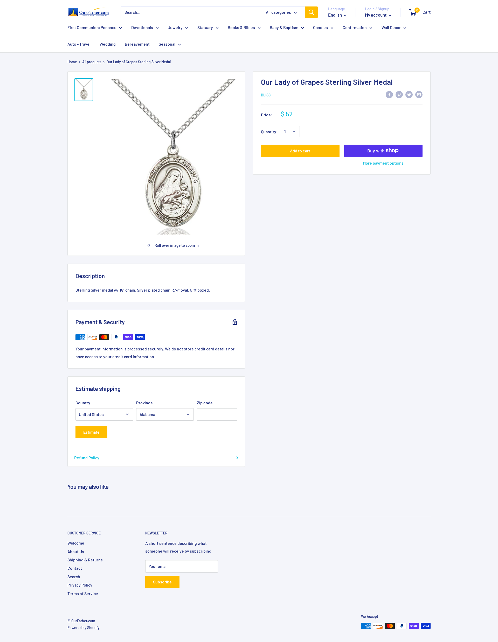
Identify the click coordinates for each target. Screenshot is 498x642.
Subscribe (162, 581)
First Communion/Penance (91, 27)
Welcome (75, 542)
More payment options (383, 162)
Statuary (205, 27)
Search (73, 576)
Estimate (91, 431)
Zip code (205, 402)
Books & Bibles (241, 27)
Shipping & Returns (85, 559)
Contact (74, 568)
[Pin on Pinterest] (399, 94)
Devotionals (142, 27)
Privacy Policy (79, 584)
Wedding (108, 43)
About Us (75, 551)
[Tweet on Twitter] (409, 94)
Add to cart (300, 150)
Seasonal (167, 43)
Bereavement (137, 43)
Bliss (266, 95)
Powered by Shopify (83, 627)
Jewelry (175, 27)
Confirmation (355, 27)
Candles (320, 27)
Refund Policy (86, 457)
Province (144, 402)
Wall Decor (391, 27)
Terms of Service (82, 593)
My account (376, 14)
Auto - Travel (79, 43)
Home (72, 62)
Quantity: (269, 131)
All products (91, 62)
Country (82, 402)
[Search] (311, 12)
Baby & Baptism (284, 27)
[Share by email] (419, 94)
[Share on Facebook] (389, 94)
